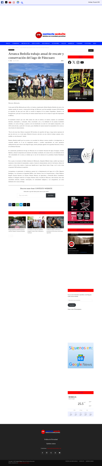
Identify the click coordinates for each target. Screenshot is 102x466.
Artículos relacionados (32, 212)
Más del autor (42, 212)
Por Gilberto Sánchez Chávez (23, 462)
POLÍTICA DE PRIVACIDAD (72, 461)
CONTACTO (81, 461)
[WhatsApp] (17, 204)
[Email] (24, 204)
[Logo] (51, 35)
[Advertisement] (51, 17)
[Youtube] (59, 453)
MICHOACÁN (11, 49)
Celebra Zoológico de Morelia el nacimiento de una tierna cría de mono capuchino (55, 231)
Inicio (9, 47)
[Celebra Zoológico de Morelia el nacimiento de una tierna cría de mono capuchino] (55, 222)
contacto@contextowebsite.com (54, 448)
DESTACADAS (15, 47)
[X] (13, 204)
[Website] (55, 453)
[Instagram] (46, 452)
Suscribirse (50, 195)
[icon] (2, 3)
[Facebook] (10, 204)
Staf (11, 60)
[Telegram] (21, 204)
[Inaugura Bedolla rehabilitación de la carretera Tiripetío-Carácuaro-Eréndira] (17, 222)
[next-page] (12, 236)
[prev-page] (9, 236)
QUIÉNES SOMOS (90, 461)
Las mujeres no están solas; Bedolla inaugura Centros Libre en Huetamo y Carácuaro (35, 231)
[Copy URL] (28, 204)
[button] (22, 3)
